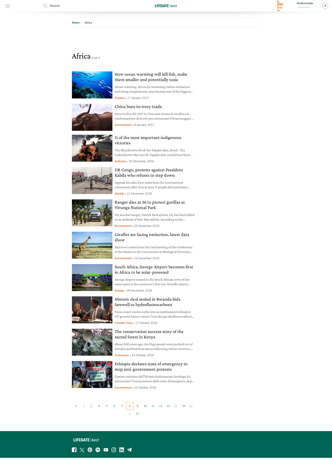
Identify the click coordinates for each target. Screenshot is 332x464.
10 (145, 406)
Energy (119, 291)
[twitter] (82, 449)
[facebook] (74, 449)
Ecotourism (122, 355)
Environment (123, 125)
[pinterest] (90, 449)
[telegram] (129, 449)
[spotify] (97, 449)
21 (137, 414)
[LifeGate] (166, 5)
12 (160, 406)
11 (152, 406)
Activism (120, 161)
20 (183, 406)
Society (119, 194)
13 (168, 406)
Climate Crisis (124, 323)
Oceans (119, 98)
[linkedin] (121, 449)
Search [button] (55, 6)
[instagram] (113, 449)
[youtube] (106, 449)
